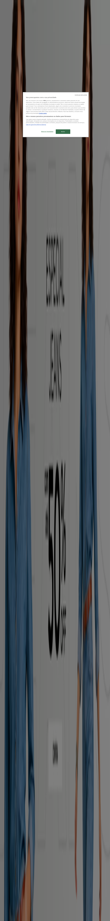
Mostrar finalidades (47, 131)
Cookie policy (43, 113)
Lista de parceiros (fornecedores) (36, 125)
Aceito (63, 131)
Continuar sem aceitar (81, 95)
